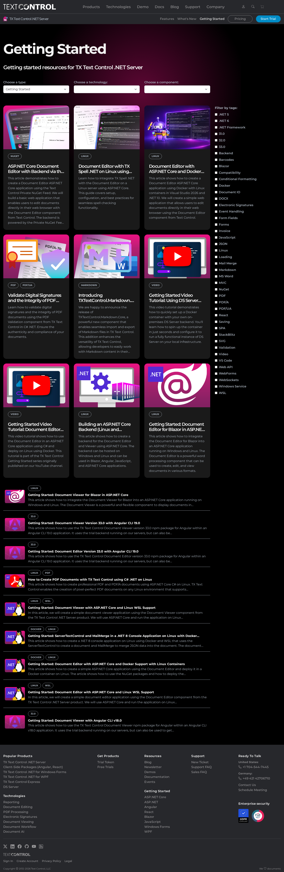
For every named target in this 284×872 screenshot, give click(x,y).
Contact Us (247, 785)
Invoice (224, 231)
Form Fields (228, 218)
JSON (223, 244)
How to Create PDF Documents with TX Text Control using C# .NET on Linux (90, 579)
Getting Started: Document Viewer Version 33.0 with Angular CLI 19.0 (84, 523)
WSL (222, 393)
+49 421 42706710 (256, 778)
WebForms (227, 373)
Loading (225, 257)
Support (192, 6)
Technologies (118, 6)
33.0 (222, 147)
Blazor (224, 166)
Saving (224, 322)
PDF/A (224, 302)
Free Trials (105, 767)
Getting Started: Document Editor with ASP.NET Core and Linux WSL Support (91, 692)
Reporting (11, 802)
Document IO (229, 192)
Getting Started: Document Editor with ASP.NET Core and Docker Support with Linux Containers (106, 664)
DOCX (223, 198)
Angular (150, 807)
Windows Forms (157, 827)
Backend (226, 153)
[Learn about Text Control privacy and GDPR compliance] (243, 816)
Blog (174, 6)
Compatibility (230, 173)
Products (91, 6)
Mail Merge (228, 263)
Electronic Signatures (236, 205)
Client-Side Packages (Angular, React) (33, 767)
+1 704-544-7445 (256, 767)
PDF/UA (225, 308)
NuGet (224, 289)
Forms (224, 224)
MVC (222, 283)
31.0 (222, 134)
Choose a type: (14, 82)
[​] (243, 7)
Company (216, 6)
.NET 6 (224, 121)
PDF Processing (15, 812)
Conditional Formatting (238, 179)
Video (223, 354)
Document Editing (17, 807)
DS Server (11, 787)
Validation (227, 347)
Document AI (13, 831)
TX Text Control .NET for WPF (25, 777)
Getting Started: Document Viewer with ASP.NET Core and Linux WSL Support (92, 608)
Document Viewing (18, 822)
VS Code (225, 360)
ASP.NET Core (155, 797)
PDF (222, 296)
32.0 (222, 140)
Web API (226, 367)
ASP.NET (151, 802)
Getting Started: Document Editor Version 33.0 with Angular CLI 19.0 (83, 551)
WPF (148, 831)
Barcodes (226, 160)
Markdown (227, 270)
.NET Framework (232, 127)
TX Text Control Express (21, 782)
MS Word (226, 276)
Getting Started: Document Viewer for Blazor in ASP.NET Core (78, 495)
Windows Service (232, 386)
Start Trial (268, 19)
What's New (186, 19)
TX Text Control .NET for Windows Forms (34, 772)
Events (149, 782)
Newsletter (153, 767)
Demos (150, 772)
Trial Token (105, 762)
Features (167, 19)
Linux (223, 250)
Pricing (240, 19)
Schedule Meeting (252, 790)
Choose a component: (161, 82)
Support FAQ (201, 767)
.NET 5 (224, 114)
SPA (222, 328)
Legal (68, 861)
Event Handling (231, 211)
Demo (143, 6)
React (223, 315)
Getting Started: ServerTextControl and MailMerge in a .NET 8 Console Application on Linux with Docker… (113, 636)
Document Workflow (19, 827)
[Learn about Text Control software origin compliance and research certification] (258, 816)
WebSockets (229, 380)
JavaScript (227, 237)
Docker (224, 185)
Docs (159, 6)
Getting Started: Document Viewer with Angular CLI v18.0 (75, 720)
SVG (222, 341)
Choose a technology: (91, 82)
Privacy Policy (51, 861)
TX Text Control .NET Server (28, 19)
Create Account (27, 861)
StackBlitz (227, 334)
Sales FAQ (199, 772)
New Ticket (200, 762)
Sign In (8, 861)
